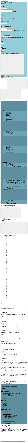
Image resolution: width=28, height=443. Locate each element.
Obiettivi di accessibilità (8, 417)
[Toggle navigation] (11, 94)
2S (6, 261)
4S (6, 286)
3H (6, 268)
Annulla (2, 76)
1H (6, 242)
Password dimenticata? (5, 13)
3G (6, 266)
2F (6, 251)
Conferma (7, 76)
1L (6, 243)
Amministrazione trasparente (9, 421)
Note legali (5, 412)
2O (6, 257)
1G (6, 241)
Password (15, 11)
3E (6, 265)
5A (6, 289)
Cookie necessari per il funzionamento (8, 378)
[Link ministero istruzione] (6, 2)
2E (6, 250)
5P (6, 297)
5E (6, 291)
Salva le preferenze (10, 383)
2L (6, 255)
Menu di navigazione (18, 232)
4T (6, 288)
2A (6, 248)
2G (6, 252)
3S (6, 273)
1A (6, 236)
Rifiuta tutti (11, 367)
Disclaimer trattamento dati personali (8, 431)
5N (6, 296)
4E (6, 278)
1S (6, 245)
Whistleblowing (6, 418)
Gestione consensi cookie (8, 419)
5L (6, 295)
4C (6, 277)
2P (6, 258)
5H (6, 293)
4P (6, 284)
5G (6, 292)
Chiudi (2, 43)
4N (6, 283)
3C (6, 264)
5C (6, 290)
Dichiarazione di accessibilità (9, 416)
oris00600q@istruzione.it (16, 395)
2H (6, 254)
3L (6, 269)
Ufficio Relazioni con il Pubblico (10, 415)
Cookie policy (6, 411)
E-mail (14, 30)
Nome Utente (15, 10)
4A (6, 276)
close (2, 99)
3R (6, 272)
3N (6, 270)
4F (6, 279)
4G (6, 281)
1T (6, 247)
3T (6, 275)
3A (6, 263)
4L (6, 282)
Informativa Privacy (7, 414)
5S (6, 299)
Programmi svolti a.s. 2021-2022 (10, 219)
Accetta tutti (20, 367)
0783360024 (7, 394)
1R (6, 244)
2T (6, 262)
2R (6, 259)
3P (6, 271)
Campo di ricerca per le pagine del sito (8, 205)
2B (6, 249)
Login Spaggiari (7, 35)
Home (4, 218)
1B (6, 237)
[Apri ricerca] (17, 83)
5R (6, 298)
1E (6, 238)
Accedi (2, 3)
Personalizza (3, 367)
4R (6, 285)
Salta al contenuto (4, 1)
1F (6, 239)
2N (6, 256)
